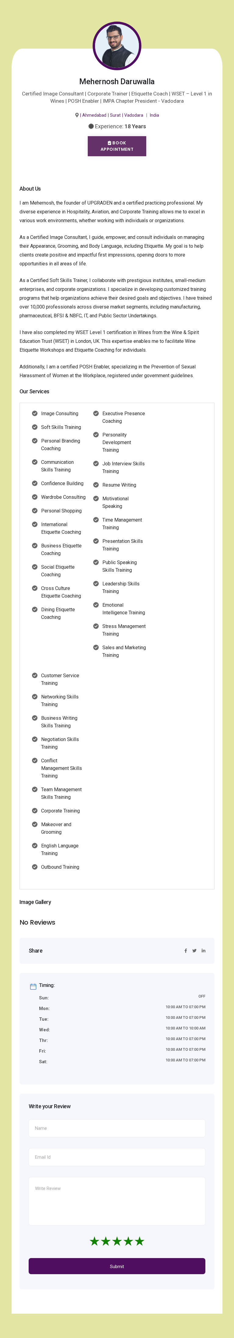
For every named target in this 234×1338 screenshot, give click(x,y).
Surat (115, 115)
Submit (117, 1266)
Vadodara (133, 115)
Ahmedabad (94, 115)
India (154, 115)
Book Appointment (117, 146)
